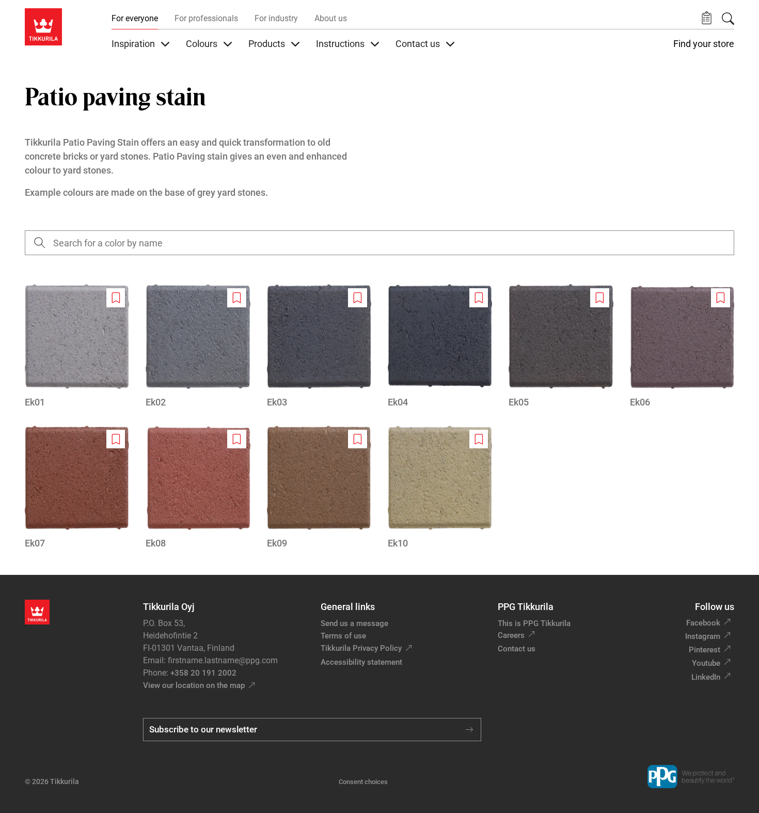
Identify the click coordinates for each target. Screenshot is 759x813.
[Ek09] (319, 488)
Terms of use (343, 635)
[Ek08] (198, 488)
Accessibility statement (361, 662)
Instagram (702, 636)
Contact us (516, 648)
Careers (511, 635)
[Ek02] (198, 346)
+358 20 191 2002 (203, 673)
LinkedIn (705, 677)
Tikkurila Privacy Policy (361, 648)
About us (330, 18)
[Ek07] (77, 488)
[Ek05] (561, 346)
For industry (276, 18)
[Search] (728, 18)
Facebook (703, 623)
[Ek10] (440, 488)
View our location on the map (194, 685)
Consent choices (363, 782)
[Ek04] (440, 346)
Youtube (706, 663)
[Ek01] (77, 346)
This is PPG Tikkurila (534, 623)
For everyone (135, 18)
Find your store (703, 44)
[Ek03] (319, 346)
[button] (707, 18)
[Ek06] (682, 346)
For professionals (206, 18)
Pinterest (704, 649)
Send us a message (354, 623)
